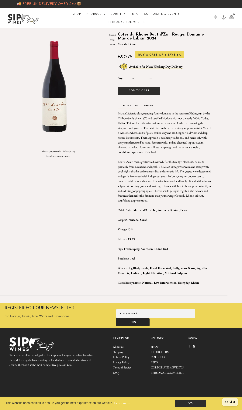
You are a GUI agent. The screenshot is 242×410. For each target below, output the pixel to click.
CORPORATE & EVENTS (162, 14)
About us (118, 347)
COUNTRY (118, 14)
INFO (135, 14)
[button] (165, 287)
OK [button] (190, 403)
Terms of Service (122, 367)
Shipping (118, 352)
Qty (120, 78)
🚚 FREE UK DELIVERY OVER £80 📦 (43, 4)
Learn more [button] (122, 403)
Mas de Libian (127, 44)
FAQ (116, 373)
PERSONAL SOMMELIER (126, 22)
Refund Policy (121, 357)
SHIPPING (150, 106)
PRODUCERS (95, 14)
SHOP (77, 14)
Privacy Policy (121, 362)
